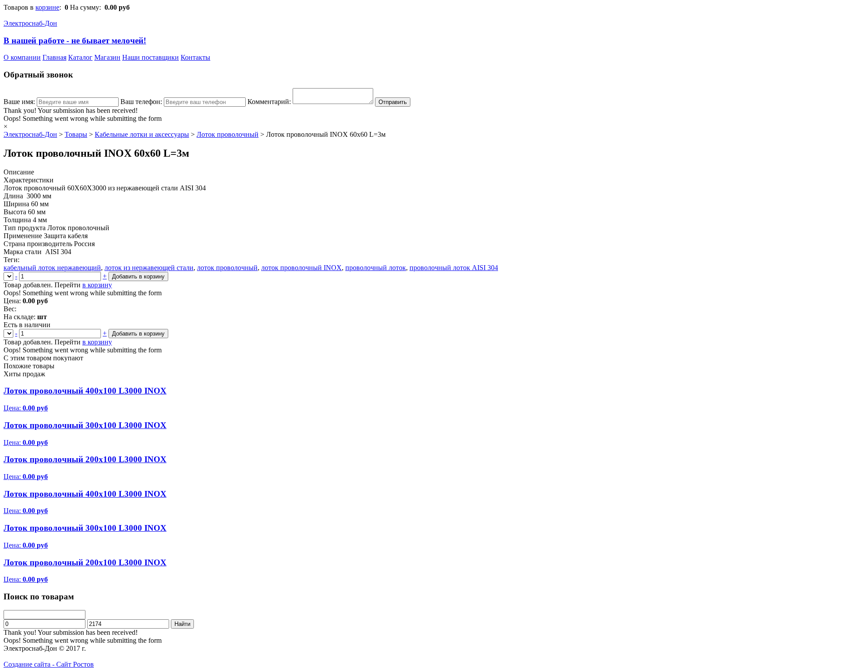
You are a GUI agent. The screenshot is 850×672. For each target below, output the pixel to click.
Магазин (107, 57)
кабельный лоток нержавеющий (52, 267)
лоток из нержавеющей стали (148, 267)
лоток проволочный (227, 267)
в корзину (97, 285)
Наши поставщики (150, 57)
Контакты (195, 57)
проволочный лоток (375, 267)
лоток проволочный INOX (301, 267)
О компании (22, 57)
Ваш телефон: (141, 101)
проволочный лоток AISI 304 (454, 267)
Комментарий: (269, 101)
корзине (47, 7)
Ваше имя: (19, 101)
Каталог (80, 57)
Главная (54, 57)
